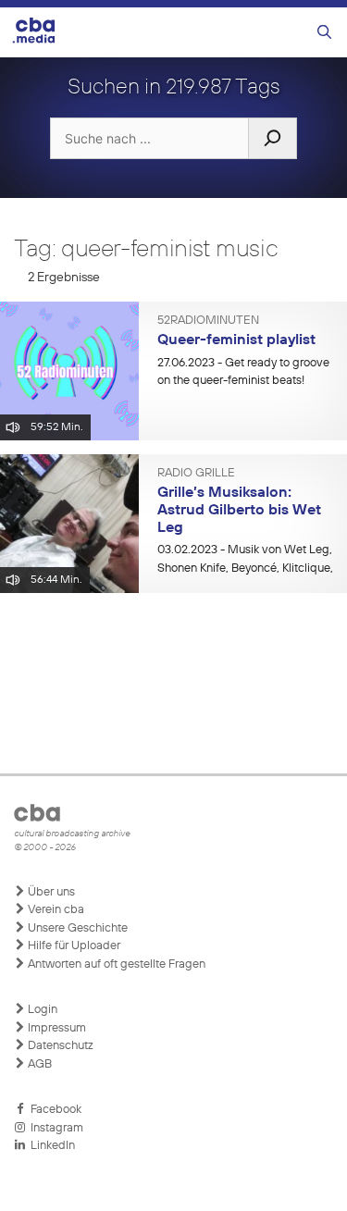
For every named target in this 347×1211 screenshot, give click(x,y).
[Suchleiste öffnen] (324, 32)
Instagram (54, 1128)
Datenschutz (59, 1046)
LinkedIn (50, 1146)
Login (41, 1010)
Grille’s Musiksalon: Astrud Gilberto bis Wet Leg (239, 510)
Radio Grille (196, 473)
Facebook (53, 1110)
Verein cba (54, 910)
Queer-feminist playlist (236, 340)
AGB (38, 1064)
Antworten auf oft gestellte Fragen (115, 964)
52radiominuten (208, 321)
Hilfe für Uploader (72, 946)
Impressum (55, 1028)
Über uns (50, 892)
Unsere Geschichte (76, 928)
